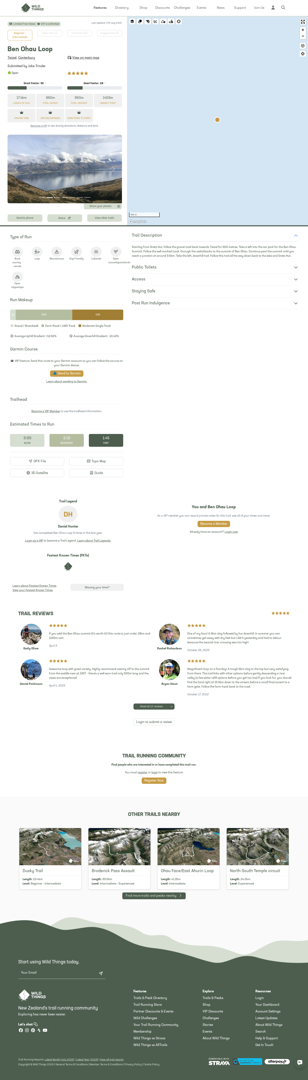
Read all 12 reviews (151, 706)
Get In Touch (264, 1045)
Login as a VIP (34, 540)
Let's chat (26, 1024)
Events (207, 1031)
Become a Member (213, 524)
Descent (79, 103)
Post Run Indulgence (151, 303)
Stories (208, 1025)
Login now (231, 532)
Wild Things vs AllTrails (150, 1045)
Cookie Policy (151, 1064)
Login (259, 998)
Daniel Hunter (68, 526)
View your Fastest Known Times (33, 590)
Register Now (154, 780)
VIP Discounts (213, 1011)
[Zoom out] (303, 36)
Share (62, 218)
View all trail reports (111, 1059)
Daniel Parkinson (31, 684)
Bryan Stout (169, 684)
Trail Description (147, 235)
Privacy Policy (132, 1064)
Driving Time (21, 118)
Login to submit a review (154, 722)
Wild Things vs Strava (149, 1038)
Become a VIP (39, 126)
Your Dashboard (267, 1005)
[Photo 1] (42, 197)
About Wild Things (216, 1038)
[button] (100, 8)
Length (21, 103)
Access (138, 279)
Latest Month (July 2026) (59, 1059)
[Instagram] (26, 1031)
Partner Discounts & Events (153, 1011)
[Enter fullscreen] (303, 22)
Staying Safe (143, 291)
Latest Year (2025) (87, 1059)
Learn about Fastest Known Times (34, 586)
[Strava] (38, 1031)
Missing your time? (97, 587)
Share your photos (100, 206)
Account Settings (268, 1011)
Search (260, 1031)
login (154, 772)
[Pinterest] (32, 1031)
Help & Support (266, 1038)
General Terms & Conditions (72, 1064)
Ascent (50, 103)
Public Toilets (144, 267)
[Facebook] (20, 1031)
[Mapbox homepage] (137, 221)
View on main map (85, 58)
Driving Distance (50, 118)
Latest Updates (266, 1018)
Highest (108, 103)
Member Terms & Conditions (106, 1064)
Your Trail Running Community (155, 1025)
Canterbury (26, 58)
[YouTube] (45, 1031)
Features (139, 991)
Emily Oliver (31, 648)
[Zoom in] (303, 30)
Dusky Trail (33, 871)
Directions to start (79, 118)
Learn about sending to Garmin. (66, 381)
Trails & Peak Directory (150, 998)
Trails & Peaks (213, 998)
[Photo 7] (87, 197)
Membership (142, 1031)
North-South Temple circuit (255, 871)
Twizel (12, 58)
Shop (206, 1005)
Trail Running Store (147, 1005)
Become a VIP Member (45, 411)
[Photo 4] (65, 197)
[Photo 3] (57, 197)
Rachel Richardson (169, 648)
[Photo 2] (50, 197)
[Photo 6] (80, 197)
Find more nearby (151, 896)
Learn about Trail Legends (94, 540)
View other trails (104, 218)
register (143, 772)
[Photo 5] (72, 197)
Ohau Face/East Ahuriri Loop (187, 871)
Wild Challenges (145, 1018)
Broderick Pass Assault (113, 871)
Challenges (211, 1018)
